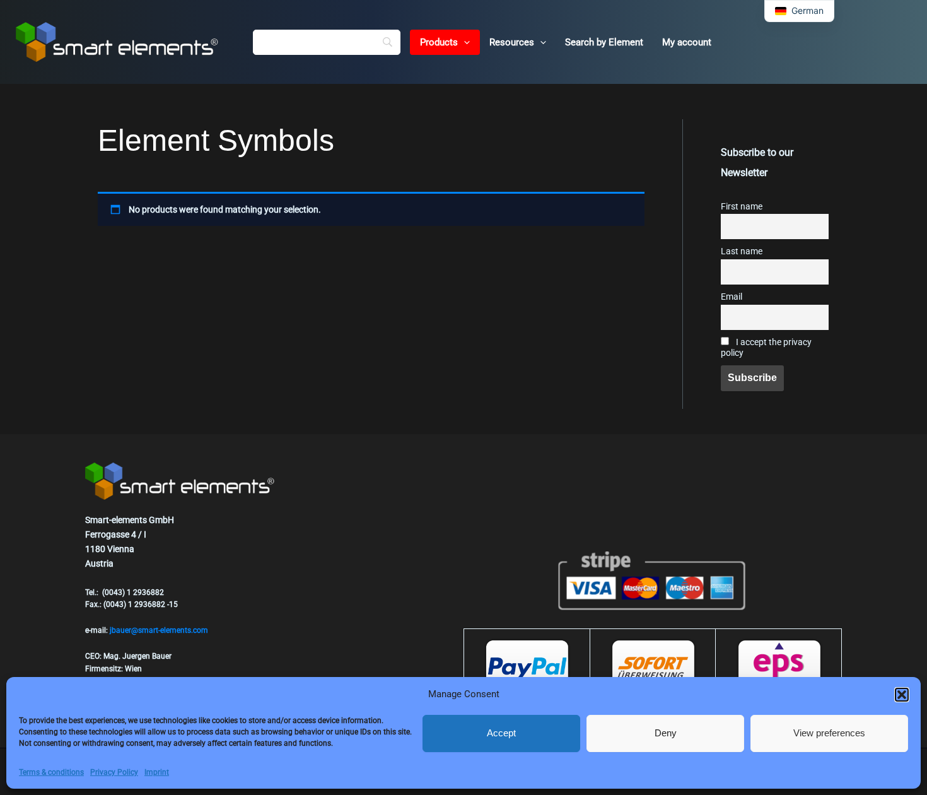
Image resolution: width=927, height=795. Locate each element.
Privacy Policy (114, 772)
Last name (741, 251)
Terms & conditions (51, 772)
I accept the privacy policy (766, 347)
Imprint (156, 772)
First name (741, 206)
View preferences (829, 732)
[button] (901, 694)
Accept (501, 732)
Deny (666, 732)
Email (731, 297)
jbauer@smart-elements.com (159, 630)
